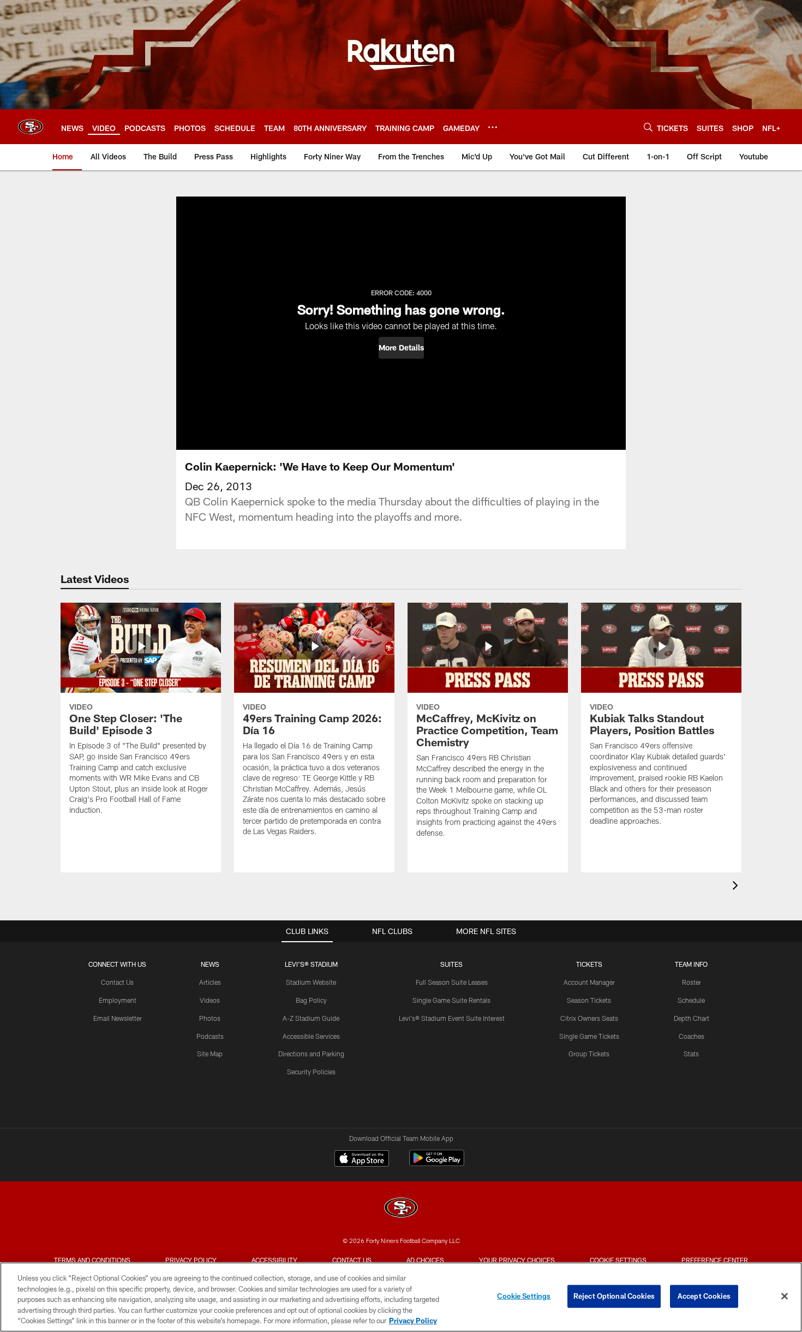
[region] (401, 1297)
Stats (691, 1053)
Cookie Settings (618, 1260)
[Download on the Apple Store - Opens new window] (361, 1159)
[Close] (785, 1297)
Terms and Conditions (92, 1260)
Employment (117, 1000)
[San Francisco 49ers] (401, 1209)
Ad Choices (425, 1260)
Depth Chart (691, 1018)
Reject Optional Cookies (614, 1296)
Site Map (210, 1053)
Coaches (691, 1036)
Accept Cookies (704, 1296)
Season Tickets (589, 1000)
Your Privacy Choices (517, 1260)
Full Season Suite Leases (452, 982)
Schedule (691, 1000)
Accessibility (274, 1260)
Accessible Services (311, 1036)
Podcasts (210, 1036)
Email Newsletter (117, 1018)
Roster (691, 982)
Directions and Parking (311, 1053)
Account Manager (589, 982)
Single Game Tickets (589, 1036)
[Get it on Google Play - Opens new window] (436, 1163)
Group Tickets (588, 1053)
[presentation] (737, 887)
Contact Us (117, 982)
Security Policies (311, 1071)
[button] (401, 348)
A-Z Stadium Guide (311, 1018)
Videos (210, 1000)
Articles (210, 982)
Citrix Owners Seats (589, 1018)
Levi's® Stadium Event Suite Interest (452, 1018)
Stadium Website (311, 982)
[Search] (648, 127)
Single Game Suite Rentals (451, 1000)
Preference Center (714, 1260)
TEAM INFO (691, 964)
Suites (451, 964)
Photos (209, 1018)
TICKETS (589, 964)
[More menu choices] (492, 127)
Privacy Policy (191, 1260)
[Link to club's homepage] (30, 127)
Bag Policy (311, 1000)
